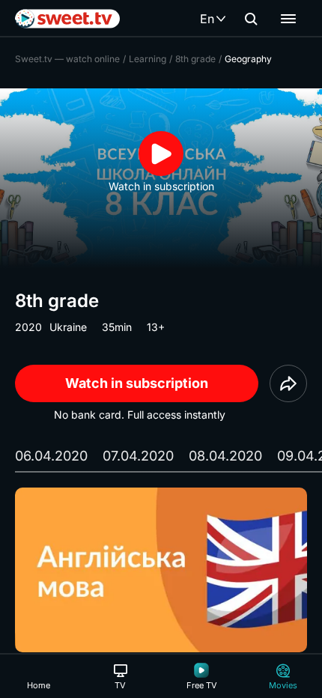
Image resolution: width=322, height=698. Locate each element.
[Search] (251, 18)
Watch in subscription (136, 383)
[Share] (288, 383)
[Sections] (288, 18)
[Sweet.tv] (67, 18)
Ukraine (68, 327)
